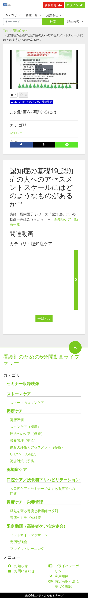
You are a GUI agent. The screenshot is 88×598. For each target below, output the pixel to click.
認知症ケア (20, 30)
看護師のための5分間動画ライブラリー (41, 360)
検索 (53, 21)
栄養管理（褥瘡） (23, 440)
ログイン (73, 5)
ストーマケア (19, 393)
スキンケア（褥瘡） (25, 427)
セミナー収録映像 (23, 383)
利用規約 (62, 576)
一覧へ (42, 318)
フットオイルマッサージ (29, 535)
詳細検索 (73, 21)
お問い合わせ (24, 571)
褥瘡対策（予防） (23, 461)
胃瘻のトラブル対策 (25, 518)
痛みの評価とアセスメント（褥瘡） (37, 447)
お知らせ (52, 15)
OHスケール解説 (23, 454)
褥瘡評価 (17, 420)
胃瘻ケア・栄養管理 (25, 502)
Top (6, 30)
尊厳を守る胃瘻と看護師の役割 (34, 511)
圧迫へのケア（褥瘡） (27, 433)
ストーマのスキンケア (27, 402)
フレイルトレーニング (27, 548)
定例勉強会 (18, 542)
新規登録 (51, 5)
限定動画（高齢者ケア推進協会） (37, 526)
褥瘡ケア (15, 411)
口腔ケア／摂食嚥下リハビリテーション (43, 479)
